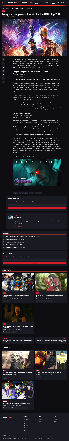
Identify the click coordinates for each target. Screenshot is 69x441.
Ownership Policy (49, 438)
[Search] (67, 2)
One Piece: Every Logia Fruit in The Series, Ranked (48, 373)
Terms (55, 421)
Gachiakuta (5, 378)
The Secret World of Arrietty (48, 300)
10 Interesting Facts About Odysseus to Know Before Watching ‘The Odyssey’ (18, 326)
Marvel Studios (38, 193)
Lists (58, 2)
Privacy (55, 419)
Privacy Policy (42, 438)
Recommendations (45, 2)
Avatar (4, 300)
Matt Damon (14, 331)
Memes (62, 2)
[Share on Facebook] (3, 67)
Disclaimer (14, 438)
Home (3, 8)
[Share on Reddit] (3, 71)
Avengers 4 (15, 193)
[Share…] (3, 82)
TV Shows (36, 2)
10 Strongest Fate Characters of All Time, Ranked (15, 239)
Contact (40, 421)
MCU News (26, 425)
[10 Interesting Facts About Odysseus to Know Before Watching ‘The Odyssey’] (18, 313)
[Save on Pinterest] (3, 59)
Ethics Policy (30, 438)
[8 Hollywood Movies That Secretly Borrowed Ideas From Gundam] (18, 282)
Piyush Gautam (6, 298)
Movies (31, 2)
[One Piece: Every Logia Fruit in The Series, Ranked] (51, 360)
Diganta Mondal (39, 298)
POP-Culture (53, 2)
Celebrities (24, 2)
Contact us (4, 438)
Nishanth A (5, 329)
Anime (38, 293)
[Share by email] (3, 74)
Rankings (5, 401)
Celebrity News (27, 421)
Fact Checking (21, 438)
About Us (9, 438)
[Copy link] (3, 78)
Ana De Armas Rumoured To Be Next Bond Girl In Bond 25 (36, 134)
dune (8, 300)
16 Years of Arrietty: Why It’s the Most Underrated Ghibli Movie (49, 295)
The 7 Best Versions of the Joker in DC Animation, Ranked (16, 403)
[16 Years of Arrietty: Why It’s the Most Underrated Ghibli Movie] (51, 282)
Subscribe (37, 208)
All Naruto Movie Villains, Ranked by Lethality (15, 244)
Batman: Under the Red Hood (22, 407)
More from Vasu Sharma (19, 226)
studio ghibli (39, 300)
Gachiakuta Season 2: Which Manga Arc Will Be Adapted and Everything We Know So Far (17, 373)
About (40, 419)
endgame (31, 193)
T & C (26, 438)
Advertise (41, 424)
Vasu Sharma (4, 16)
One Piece (38, 376)
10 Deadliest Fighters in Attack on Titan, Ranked (15, 247)
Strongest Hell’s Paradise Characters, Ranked (15, 242)
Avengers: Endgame (23, 193)
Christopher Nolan (6, 331)
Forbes (27, 189)
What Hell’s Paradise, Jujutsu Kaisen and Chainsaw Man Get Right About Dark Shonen (23, 236)
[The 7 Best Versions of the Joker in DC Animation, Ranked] (18, 390)
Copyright (36, 438)
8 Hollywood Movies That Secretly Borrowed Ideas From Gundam (16, 295)
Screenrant (20, 189)
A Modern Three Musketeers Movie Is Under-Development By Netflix (39, 79)
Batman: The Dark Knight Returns (9, 407)
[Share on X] (3, 63)
